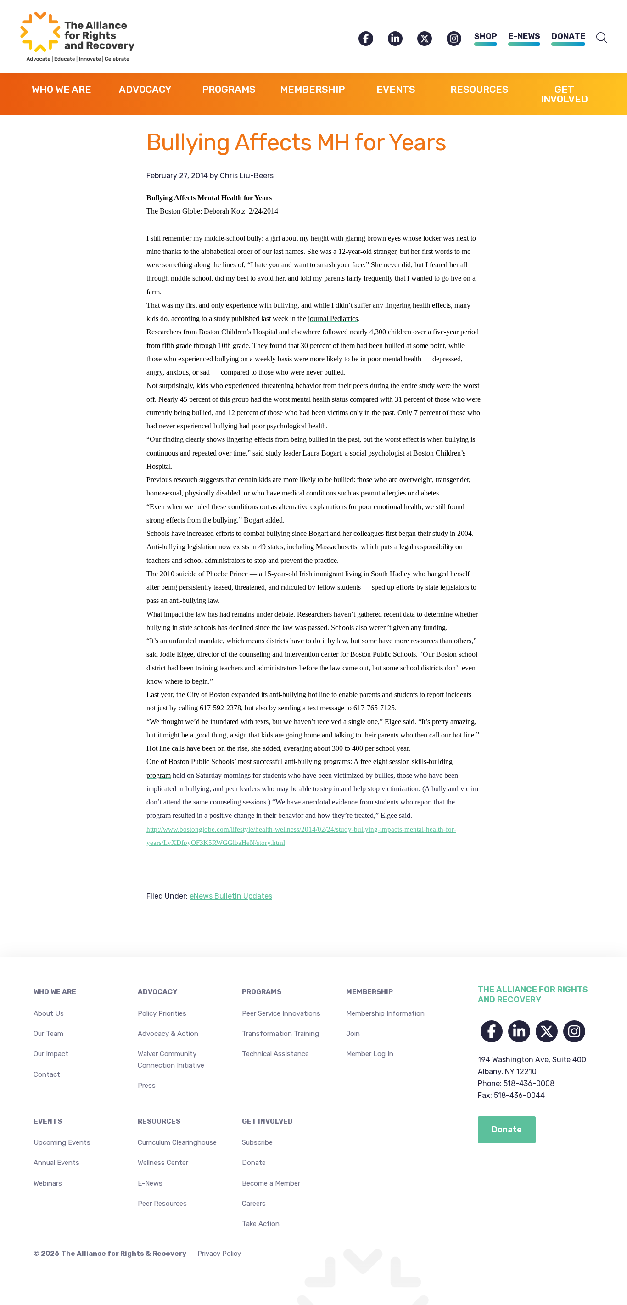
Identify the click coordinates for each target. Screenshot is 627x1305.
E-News (524, 36)
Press (147, 1085)
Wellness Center (163, 1163)
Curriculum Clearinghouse (177, 1142)
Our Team (48, 1033)
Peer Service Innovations (281, 1013)
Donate (568, 36)
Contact (47, 1074)
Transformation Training (280, 1033)
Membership (369, 992)
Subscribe (257, 1142)
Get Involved (267, 1121)
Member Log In (369, 1054)
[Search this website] (601, 38)
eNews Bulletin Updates (231, 896)
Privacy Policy (219, 1253)
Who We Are (55, 992)
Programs (261, 992)
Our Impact (51, 1054)
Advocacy (157, 992)
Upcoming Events (62, 1142)
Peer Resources (162, 1203)
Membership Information (385, 1013)
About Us (49, 1013)
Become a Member (271, 1183)
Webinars (48, 1183)
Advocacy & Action (168, 1033)
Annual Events (56, 1163)
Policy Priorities (162, 1013)
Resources (159, 1121)
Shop (485, 36)
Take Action (261, 1224)
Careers (254, 1203)
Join (353, 1033)
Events (48, 1121)
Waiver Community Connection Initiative (171, 1059)
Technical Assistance (275, 1054)
